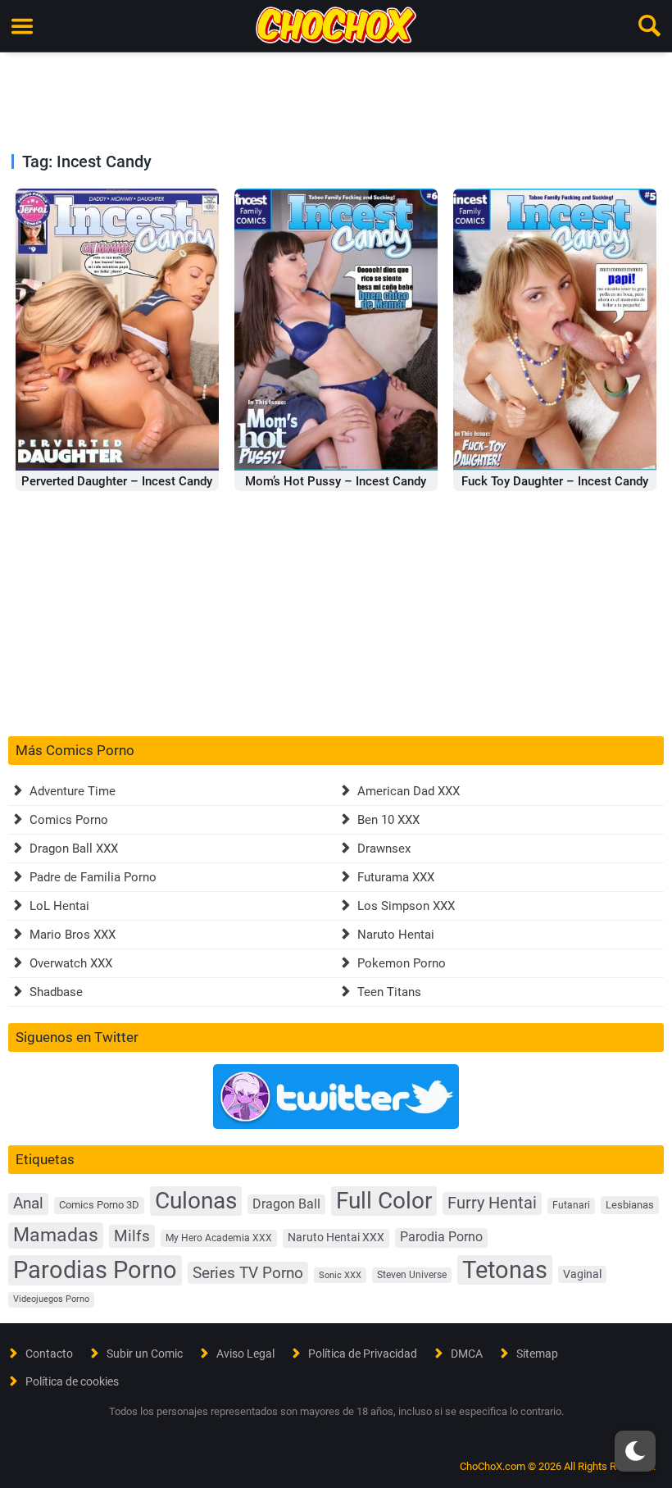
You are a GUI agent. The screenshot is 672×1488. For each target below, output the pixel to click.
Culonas (196, 1200)
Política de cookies (72, 1381)
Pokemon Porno (401, 963)
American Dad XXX (408, 791)
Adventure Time (73, 791)
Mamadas (55, 1234)
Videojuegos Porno (51, 1299)
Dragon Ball (286, 1204)
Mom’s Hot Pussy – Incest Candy (335, 481)
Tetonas (504, 1270)
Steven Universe (412, 1275)
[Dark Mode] (635, 1451)
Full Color (384, 1200)
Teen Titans (389, 992)
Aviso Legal (245, 1353)
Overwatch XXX (71, 963)
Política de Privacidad (362, 1353)
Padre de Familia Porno (93, 877)
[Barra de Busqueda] (649, 26)
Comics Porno (69, 819)
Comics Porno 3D (99, 1205)
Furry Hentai (492, 1203)
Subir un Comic (145, 1353)
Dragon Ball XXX (74, 848)
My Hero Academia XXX (219, 1238)
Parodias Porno (95, 1270)
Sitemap (537, 1353)
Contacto (49, 1353)
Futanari (571, 1205)
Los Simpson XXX (406, 906)
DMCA (467, 1353)
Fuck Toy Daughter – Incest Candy (554, 481)
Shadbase (56, 992)
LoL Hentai (59, 906)
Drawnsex (384, 848)
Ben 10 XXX (388, 819)
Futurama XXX (395, 877)
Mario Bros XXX (73, 934)
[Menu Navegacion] (22, 26)
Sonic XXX (340, 1275)
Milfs (132, 1235)
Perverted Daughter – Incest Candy (116, 481)
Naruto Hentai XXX (336, 1238)
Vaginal (582, 1274)
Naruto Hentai (395, 934)
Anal (28, 1203)
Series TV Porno (248, 1272)
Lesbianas (630, 1205)
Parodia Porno (441, 1237)
